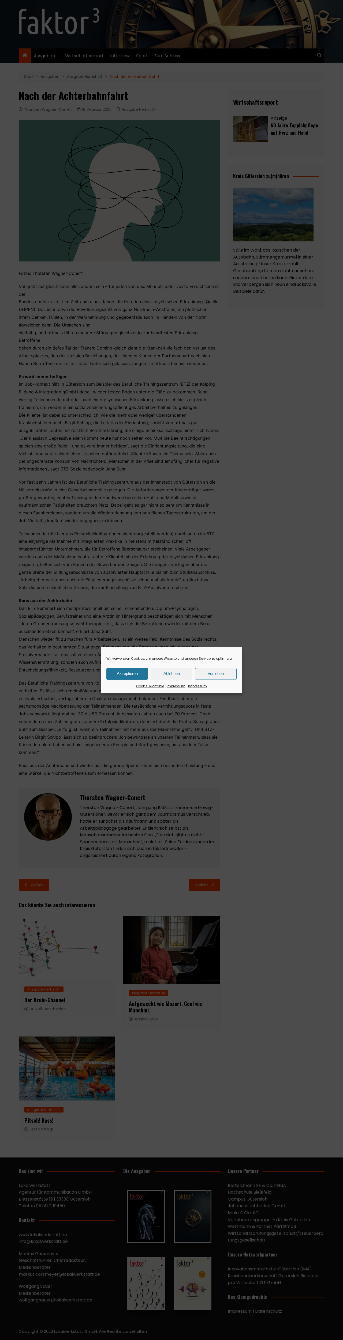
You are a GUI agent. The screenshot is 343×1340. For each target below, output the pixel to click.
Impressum (176, 686)
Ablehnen (171, 673)
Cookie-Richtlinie (150, 686)
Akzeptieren (127, 673)
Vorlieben (216, 673)
